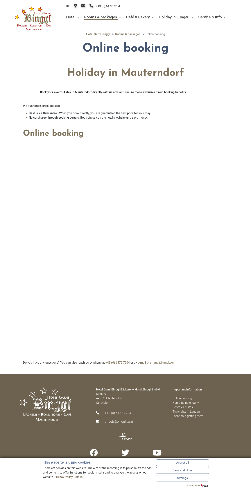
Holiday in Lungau (174, 17)
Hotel (71, 17)
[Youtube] (157, 453)
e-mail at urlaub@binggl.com (156, 362)
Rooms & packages (101, 17)
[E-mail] (83, 6)
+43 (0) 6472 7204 (107, 6)
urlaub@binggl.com (119, 421)
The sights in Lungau (186, 411)
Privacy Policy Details (68, 477)
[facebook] (94, 453)
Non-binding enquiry (186, 402)
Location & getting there (188, 416)
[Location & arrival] (76, 6)
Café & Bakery (138, 17)
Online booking (182, 398)
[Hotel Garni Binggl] (33, 17)
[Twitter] (125, 453)
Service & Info (210, 17)
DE (68, 6)
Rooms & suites (183, 407)
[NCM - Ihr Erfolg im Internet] (125, 436)
